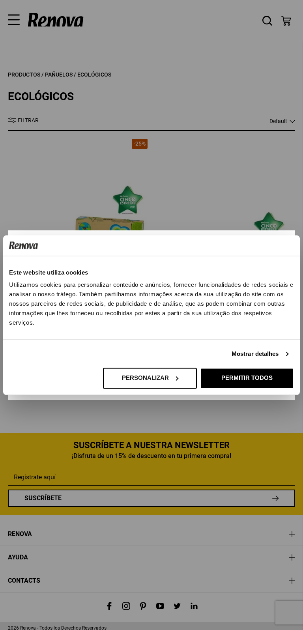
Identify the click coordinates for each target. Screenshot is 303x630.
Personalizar (145, 377)
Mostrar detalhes (255, 353)
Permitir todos (247, 377)
